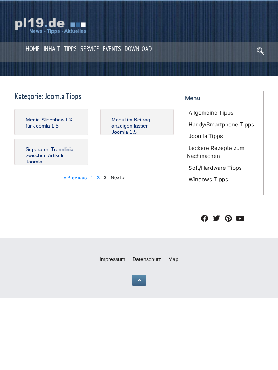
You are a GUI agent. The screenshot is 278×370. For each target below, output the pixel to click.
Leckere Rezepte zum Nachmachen (215, 152)
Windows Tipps (208, 179)
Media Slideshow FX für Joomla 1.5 (49, 123)
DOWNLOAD (138, 48)
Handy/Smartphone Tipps (221, 124)
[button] (260, 53)
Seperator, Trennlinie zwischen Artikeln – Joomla (49, 155)
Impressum (112, 259)
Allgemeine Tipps (211, 112)
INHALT (51, 48)
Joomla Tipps (206, 136)
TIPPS (70, 48)
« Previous (75, 177)
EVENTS (112, 48)
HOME (33, 48)
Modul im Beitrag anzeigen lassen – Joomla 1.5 (132, 126)
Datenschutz (146, 259)
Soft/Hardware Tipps (215, 167)
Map (173, 259)
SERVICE (89, 48)
